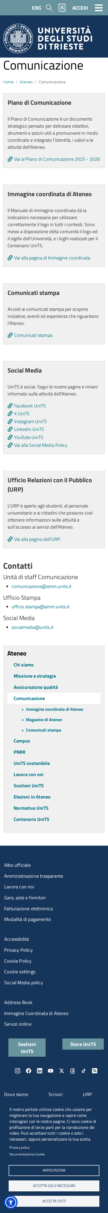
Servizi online (17, 1024)
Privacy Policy (18, 950)
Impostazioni (54, 1170)
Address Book (18, 1002)
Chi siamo (24, 664)
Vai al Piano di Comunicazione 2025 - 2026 (57, 159)
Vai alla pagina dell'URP (37, 539)
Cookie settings (19, 971)
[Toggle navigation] (99, 8)
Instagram (17, 1070)
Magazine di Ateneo (44, 719)
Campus (22, 740)
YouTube (50, 1070)
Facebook (28, 1070)
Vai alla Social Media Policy (40, 445)
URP (87, 1094)
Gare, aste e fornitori (25, 897)
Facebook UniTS (30, 405)
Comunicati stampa (33, 335)
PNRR (19, 752)
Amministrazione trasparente (33, 876)
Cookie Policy (18, 960)
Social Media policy (23, 982)
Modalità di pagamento (27, 919)
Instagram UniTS (30, 421)
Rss (94, 1070)
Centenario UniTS (31, 819)
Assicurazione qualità (36, 687)
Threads (72, 1070)
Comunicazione (29, 698)
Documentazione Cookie (27, 1154)
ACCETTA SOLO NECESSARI (54, 1185)
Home (8, 82)
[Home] (47, 40)
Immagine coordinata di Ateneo (54, 709)
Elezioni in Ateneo (32, 796)
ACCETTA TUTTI (54, 1201)
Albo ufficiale (17, 865)
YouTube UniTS (28, 437)
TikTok (83, 1070)
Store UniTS (83, 1044)
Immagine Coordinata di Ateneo (36, 1013)
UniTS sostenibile (32, 763)
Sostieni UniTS (29, 785)
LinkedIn (39, 1070)
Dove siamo (16, 1094)
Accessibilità (16, 939)
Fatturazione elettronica (28, 908)
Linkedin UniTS (29, 429)
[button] (10, 1202)
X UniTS (22, 413)
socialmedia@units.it (32, 627)
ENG (36, 7)
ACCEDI (80, 7)
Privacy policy (19, 1147)
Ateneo (26, 82)
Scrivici (55, 1094)
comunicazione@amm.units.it (41, 586)
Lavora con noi (29, 774)
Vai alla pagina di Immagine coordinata (52, 257)
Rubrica (62, 7)
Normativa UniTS (31, 808)
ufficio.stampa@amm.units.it (40, 606)
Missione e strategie (35, 675)
